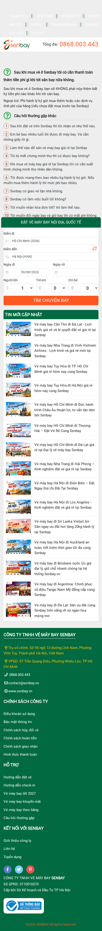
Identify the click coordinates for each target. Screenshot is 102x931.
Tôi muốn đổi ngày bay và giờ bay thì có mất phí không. (51, 215)
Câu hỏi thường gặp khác (35, 116)
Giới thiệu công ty (17, 840)
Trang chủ (18, 16)
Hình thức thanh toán (20, 754)
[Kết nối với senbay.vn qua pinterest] (30, 869)
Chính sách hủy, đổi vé (21, 730)
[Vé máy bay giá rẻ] (17, 43)
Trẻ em (41, 280)
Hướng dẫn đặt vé (18, 777)
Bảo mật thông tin (18, 722)
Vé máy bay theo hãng (21, 810)
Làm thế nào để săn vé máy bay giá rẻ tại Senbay (46, 148)
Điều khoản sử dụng (19, 714)
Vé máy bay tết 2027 (20, 793)
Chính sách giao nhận (20, 746)
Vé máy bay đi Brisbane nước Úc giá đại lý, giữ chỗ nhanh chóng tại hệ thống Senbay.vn (62, 568)
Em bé (73, 280)
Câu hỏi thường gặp (19, 818)
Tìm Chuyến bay (51, 300)
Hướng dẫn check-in (19, 785)
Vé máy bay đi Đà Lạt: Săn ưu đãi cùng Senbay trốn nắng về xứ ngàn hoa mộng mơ (64, 610)
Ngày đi (9, 264)
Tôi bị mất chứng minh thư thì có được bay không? (47, 156)
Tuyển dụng (12, 857)
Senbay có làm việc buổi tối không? (35, 199)
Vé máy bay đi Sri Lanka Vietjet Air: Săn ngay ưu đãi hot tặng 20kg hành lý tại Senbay (64, 526)
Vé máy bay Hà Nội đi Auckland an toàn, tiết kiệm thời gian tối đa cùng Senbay (62, 547)
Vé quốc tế (70, 16)
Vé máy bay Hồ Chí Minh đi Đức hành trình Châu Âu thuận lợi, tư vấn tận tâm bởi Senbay (64, 409)
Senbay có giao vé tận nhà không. (34, 191)
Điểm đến (10, 249)
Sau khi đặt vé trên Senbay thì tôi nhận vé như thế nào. (50, 126)
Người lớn (11, 280)
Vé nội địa (44, 16)
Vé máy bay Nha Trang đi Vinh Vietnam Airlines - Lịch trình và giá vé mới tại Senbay (65, 350)
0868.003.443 (79, 44)
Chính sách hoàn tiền (20, 738)
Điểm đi (9, 233)
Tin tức (36, 24)
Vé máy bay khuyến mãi (22, 801)
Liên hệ (38, 33)
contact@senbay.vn (23, 683)
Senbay (58, 878)
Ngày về (59, 264)
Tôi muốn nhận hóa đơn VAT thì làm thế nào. (43, 207)
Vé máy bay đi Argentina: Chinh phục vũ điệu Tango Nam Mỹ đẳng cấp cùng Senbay (64, 589)
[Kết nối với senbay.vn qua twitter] (19, 869)
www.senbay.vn (20, 691)
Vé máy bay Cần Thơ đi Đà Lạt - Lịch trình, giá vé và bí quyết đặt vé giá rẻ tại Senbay (65, 329)
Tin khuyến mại (64, 24)
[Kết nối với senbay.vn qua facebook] (8, 869)
